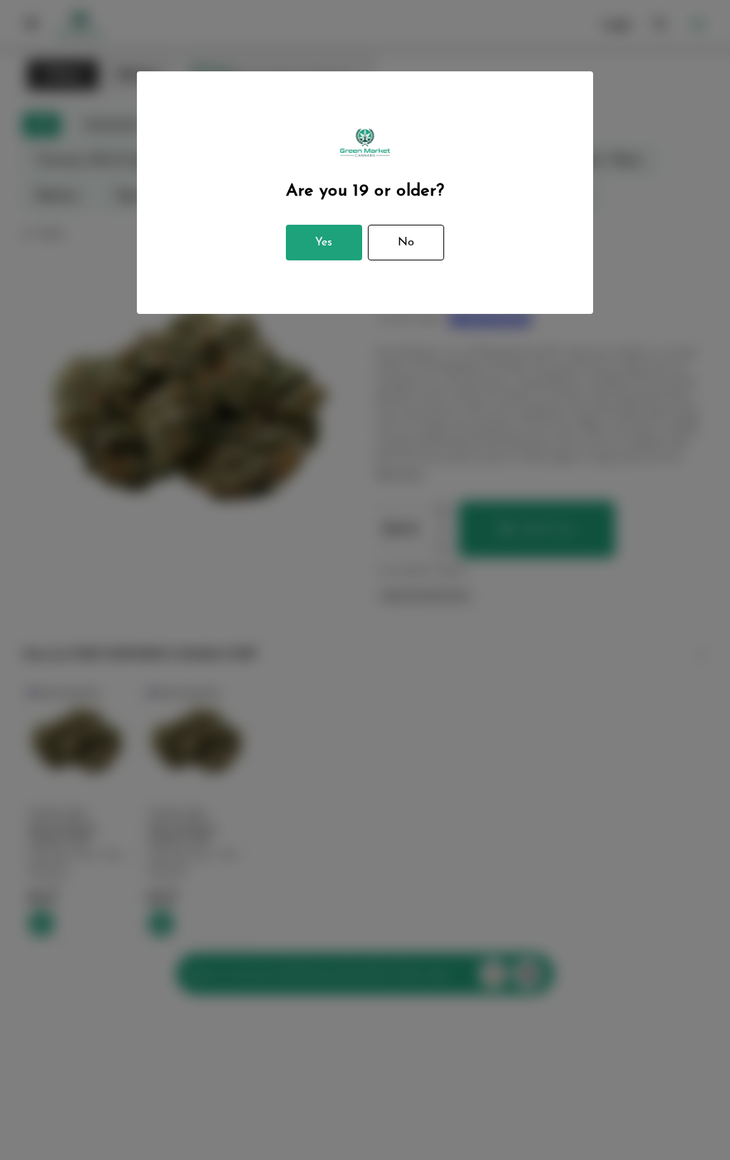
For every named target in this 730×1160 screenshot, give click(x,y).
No (406, 242)
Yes (323, 242)
